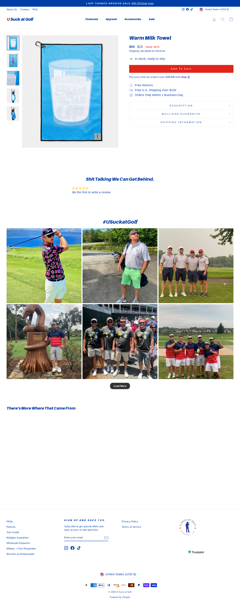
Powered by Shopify (120, 597)
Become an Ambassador (20, 554)
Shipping (134, 50)
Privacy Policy (130, 521)
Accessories (132, 19)
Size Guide (13, 532)
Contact (24, 9)
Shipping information (181, 122)
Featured (91, 19)
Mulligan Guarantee (181, 114)
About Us (12, 9)
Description (181, 105)
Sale (152, 19)
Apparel (111, 19)
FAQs (10, 521)
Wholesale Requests (18, 543)
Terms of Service (131, 526)
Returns (11, 526)
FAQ (35, 9)
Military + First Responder (21, 548)
